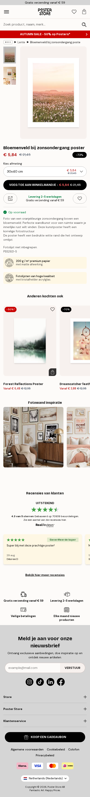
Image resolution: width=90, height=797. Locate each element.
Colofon (73, 749)
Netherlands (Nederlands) (46, 778)
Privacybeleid (45, 755)
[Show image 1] (9, 55)
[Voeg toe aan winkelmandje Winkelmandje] (52, 372)
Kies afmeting (12, 163)
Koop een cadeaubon (48, 737)
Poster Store (54, 786)
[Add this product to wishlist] (80, 198)
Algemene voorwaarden (27, 749)
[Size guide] (10, 198)
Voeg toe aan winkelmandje (45, 185)
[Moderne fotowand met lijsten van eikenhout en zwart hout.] (33, 437)
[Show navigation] (6, 11)
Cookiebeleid (56, 749)
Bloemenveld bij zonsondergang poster (55, 42)
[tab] (74, 12)
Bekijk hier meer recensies (45, 575)
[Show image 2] (9, 76)
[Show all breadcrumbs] (8, 42)
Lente (21, 42)
